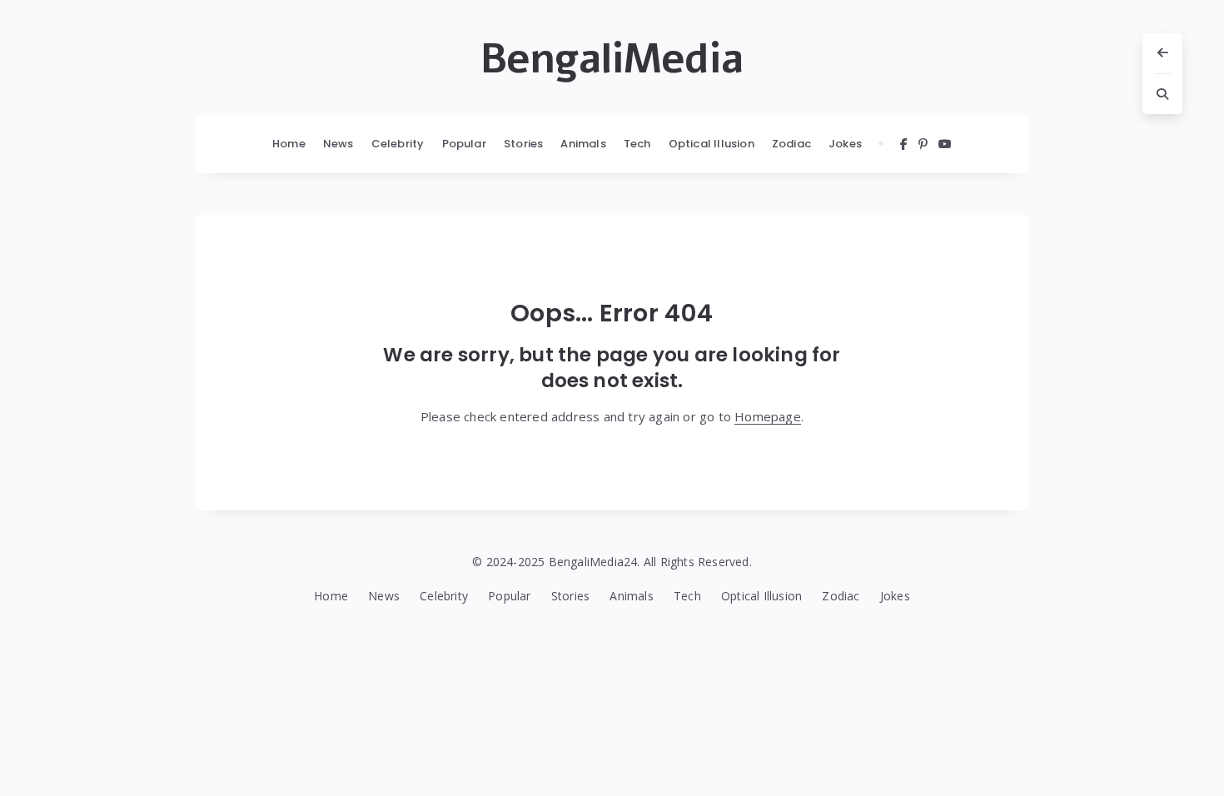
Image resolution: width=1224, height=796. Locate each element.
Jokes (845, 144)
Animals (582, 144)
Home (289, 144)
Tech (637, 144)
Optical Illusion (711, 144)
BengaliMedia (612, 59)
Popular (464, 144)
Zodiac (791, 144)
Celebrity (398, 144)
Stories (523, 144)
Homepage (767, 416)
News (338, 144)
